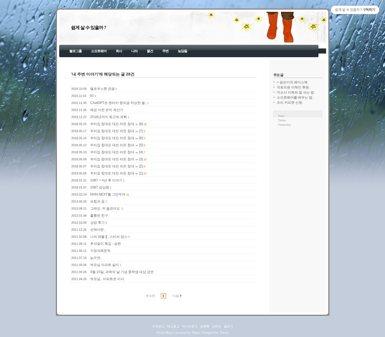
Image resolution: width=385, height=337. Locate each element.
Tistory (224, 332)
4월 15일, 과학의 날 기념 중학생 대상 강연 (122, 272)
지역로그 (158, 326)
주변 (165, 51)
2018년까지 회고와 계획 (108, 117)
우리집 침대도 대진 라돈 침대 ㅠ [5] (116, 145)
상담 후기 (97, 223)
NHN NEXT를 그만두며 (107, 194)
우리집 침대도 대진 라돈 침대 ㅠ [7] (116, 131)
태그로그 (173, 326)
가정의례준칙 (100, 251)
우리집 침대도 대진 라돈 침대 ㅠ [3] (116, 159)
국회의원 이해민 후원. (293, 87)
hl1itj (159, 332)
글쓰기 (228, 326)
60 (92, 96)
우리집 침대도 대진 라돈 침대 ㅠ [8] (116, 124)
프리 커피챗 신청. (290, 103)
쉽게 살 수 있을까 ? (88, 27)
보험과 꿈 (97, 201)
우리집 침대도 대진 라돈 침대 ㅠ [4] (116, 152)
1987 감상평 (99, 187)
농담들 (182, 51)
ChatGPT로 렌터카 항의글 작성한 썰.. (118, 103)
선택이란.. (97, 230)
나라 (134, 51)
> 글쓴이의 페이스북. (292, 82)
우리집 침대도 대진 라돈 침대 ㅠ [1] (116, 173)
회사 (119, 51)
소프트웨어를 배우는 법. (295, 97)
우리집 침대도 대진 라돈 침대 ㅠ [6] (116, 138)
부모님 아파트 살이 (104, 265)
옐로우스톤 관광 (102, 89)
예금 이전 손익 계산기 (106, 110)
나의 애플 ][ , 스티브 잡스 (108, 237)
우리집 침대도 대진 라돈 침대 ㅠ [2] (116, 166)
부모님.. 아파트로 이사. (107, 279)
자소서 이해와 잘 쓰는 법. (296, 92)
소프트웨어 (99, 51)
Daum (196, 332)
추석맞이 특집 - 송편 (105, 244)
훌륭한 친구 (99, 216)
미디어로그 (190, 326)
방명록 (204, 326)
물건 (150, 51)
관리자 (216, 326)
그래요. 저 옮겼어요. (105, 208)
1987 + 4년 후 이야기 (106, 180)
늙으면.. (96, 258)
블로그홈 (75, 51)
